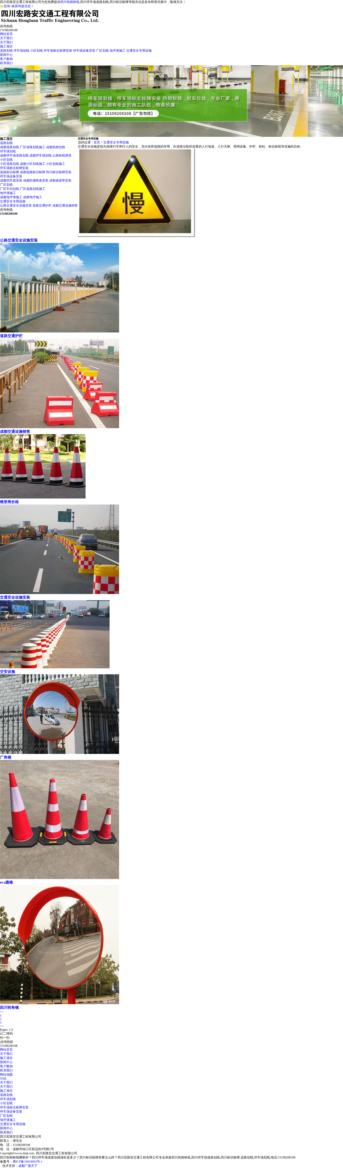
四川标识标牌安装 (58, 172)
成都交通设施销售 (65, 205)
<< (2, 1011)
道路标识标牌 (10, 172)
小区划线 (36, 50)
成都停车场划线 (40, 155)
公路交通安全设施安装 (16, 205)
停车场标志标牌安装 (58, 50)
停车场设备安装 (84, 50)
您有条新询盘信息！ (19, 6)
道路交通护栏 (42, 205)
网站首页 (6, 34)
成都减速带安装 (60, 180)
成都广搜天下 (27, 1165)
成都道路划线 (9, 147)
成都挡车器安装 (11, 180)
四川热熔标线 (69, 2)
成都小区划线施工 (32, 163)
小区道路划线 (9, 163)
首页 (97, 142)
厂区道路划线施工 (32, 147)
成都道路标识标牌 (33, 172)
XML (3, 1078)
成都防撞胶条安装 (35, 180)
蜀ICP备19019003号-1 (27, 1161)
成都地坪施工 (32, 197)
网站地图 (6, 1074)
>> (2, 1026)
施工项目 (6, 46)
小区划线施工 (55, 163)
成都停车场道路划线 (14, 155)
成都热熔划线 (55, 147)
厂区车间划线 (9, 188)
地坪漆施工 (117, 50)
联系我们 (6, 63)
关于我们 (6, 38)
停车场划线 (21, 50)
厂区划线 (102, 50)
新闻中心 (6, 54)
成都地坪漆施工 (11, 197)
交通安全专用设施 (139, 50)
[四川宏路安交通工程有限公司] (49, 22)
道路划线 (6, 50)
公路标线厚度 (61, 155)
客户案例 (6, 59)
